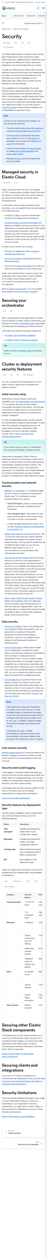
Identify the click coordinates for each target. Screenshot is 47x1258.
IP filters (16, 215)
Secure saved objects (13, 647)
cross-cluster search (15, 154)
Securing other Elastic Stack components (21, 1027)
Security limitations (19, 1092)
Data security (10, 621)
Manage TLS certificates (15, 491)
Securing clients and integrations (20, 1067)
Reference (41, 16)
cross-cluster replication (24, 151)
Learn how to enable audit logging (16, 798)
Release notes (18, 16)
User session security (14, 747)
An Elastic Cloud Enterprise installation (20, 335)
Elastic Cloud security (18, 289)
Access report (40, 2)
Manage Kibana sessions (12, 752)
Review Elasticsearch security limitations (18, 1116)
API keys (17, 158)
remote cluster (35, 148)
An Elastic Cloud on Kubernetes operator (21, 340)
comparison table (9, 107)
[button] (7, 43)
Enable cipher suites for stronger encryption (22, 534)
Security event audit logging (18, 767)
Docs (4, 16)
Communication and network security (19, 484)
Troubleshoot (30, 16)
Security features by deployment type (21, 806)
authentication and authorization (31, 401)
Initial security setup (14, 394)
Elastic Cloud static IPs (25, 266)
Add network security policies (17, 558)
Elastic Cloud (26, 351)
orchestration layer (27, 323)
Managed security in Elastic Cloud (20, 174)
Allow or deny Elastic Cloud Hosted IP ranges (23, 598)
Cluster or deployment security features (22, 366)
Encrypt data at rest (13, 680)
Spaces (35, 138)
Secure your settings (13, 258)
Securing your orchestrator (14, 302)
